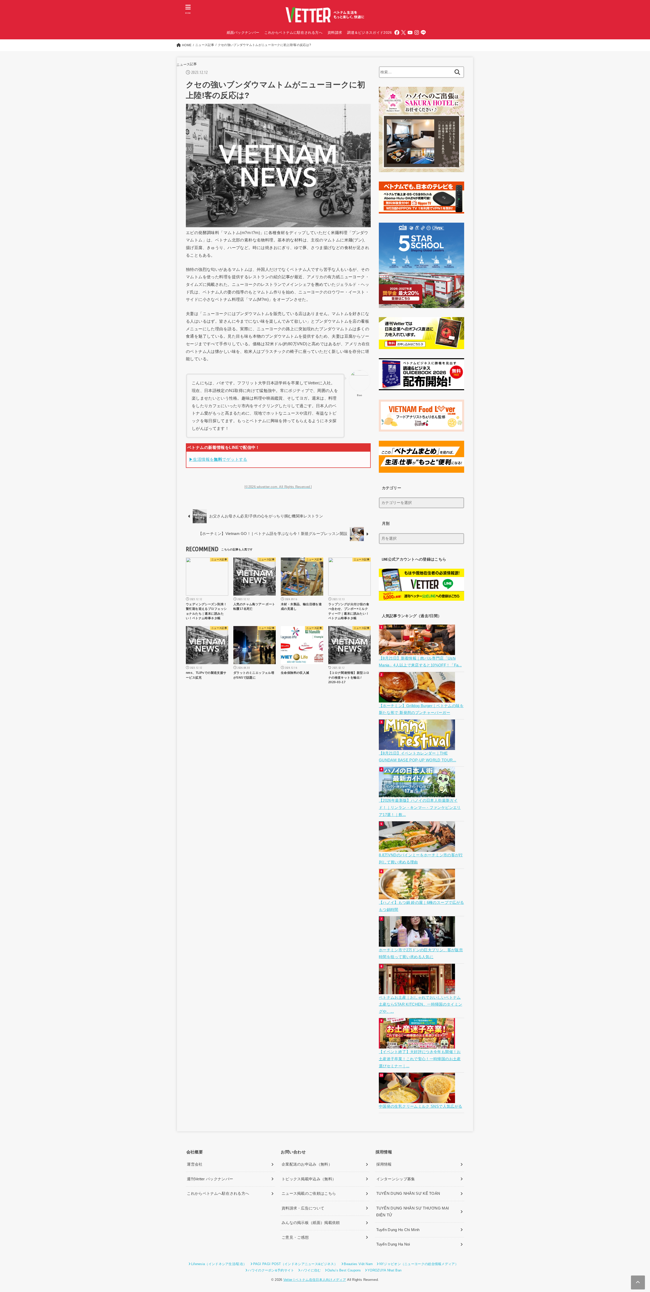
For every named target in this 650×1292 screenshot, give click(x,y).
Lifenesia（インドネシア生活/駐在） (219, 1264)
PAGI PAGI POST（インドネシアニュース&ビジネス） (295, 1264)
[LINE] (423, 32)
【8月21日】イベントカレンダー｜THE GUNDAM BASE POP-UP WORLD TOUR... (417, 756)
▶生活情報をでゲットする (218, 459)
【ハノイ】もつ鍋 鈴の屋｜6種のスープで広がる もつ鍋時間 (421, 906)
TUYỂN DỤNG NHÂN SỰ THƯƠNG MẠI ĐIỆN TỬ (412, 1211)
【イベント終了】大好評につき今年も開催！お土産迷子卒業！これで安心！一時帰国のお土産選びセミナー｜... (420, 1059)
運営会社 (194, 1164)
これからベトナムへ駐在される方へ (218, 1193)
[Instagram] (416, 32)
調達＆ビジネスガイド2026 (369, 32)
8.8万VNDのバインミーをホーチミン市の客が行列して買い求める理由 (421, 858)
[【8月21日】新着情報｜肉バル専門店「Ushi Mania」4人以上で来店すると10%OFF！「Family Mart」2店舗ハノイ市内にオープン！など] (417, 651)
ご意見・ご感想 (295, 1237)
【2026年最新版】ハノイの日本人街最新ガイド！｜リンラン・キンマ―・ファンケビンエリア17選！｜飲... (420, 807)
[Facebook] (396, 32)
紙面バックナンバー (243, 32)
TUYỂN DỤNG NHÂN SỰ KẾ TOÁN (408, 1193)
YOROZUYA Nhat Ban (384, 1270)
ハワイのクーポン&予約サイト (271, 1270)
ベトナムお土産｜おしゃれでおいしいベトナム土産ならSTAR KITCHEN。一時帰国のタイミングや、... (420, 1004)
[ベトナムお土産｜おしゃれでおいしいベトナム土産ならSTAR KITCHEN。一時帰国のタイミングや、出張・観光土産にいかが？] (417, 990)
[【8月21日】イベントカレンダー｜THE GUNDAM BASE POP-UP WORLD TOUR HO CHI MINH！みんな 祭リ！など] (417, 746)
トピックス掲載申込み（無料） (309, 1179)
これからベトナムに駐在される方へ (293, 32)
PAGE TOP (631, 1249)
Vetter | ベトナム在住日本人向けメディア (314, 1280)
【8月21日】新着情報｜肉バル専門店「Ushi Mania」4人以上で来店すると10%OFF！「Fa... (420, 661)
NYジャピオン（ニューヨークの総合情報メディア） (418, 1264)
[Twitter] (403, 32)
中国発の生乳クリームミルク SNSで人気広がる (420, 1106)
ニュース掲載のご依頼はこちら (309, 1193)
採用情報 (384, 1164)
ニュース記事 (186, 64)
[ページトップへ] (638, 1282)
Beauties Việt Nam (358, 1264)
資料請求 (335, 32)
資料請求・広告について (303, 1208)
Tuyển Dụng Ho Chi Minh (398, 1230)
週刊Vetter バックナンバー (210, 1179)
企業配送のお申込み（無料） (307, 1164)
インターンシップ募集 (395, 1179)
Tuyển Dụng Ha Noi (393, 1244)
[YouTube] (410, 32)
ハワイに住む (311, 1270)
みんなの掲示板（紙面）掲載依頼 (311, 1223)
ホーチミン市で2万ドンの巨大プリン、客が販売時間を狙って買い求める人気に (421, 953)
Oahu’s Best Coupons (344, 1270)
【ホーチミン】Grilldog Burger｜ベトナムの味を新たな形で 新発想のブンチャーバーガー (421, 709)
